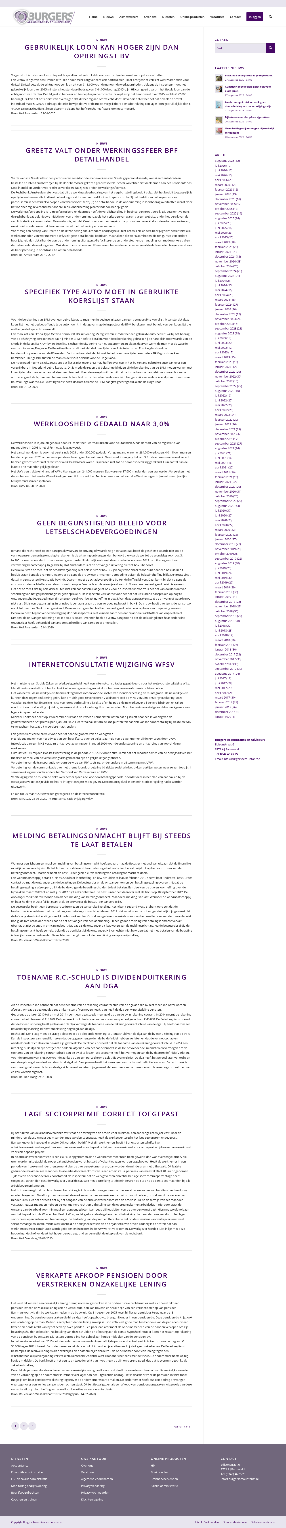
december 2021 (225, 429)
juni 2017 (221, 683)
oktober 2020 (224, 496)
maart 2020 (222, 530)
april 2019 (221, 582)
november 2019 (225, 549)
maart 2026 (222, 185)
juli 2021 (220, 453)
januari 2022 (223, 424)
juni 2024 (221, 285)
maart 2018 (222, 640)
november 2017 (225, 659)
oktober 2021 (224, 439)
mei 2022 (221, 405)
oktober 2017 (224, 664)
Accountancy (19, 1465)
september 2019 (225, 558)
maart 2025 (222, 242)
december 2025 (225, 199)
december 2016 (225, 712)
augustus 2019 (224, 563)
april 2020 (221, 525)
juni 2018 (221, 630)
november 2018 (225, 606)
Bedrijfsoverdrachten (25, 1492)
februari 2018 (223, 645)
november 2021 (225, 434)
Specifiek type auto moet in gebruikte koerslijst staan (102, 296)
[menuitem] (93, 17)
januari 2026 (223, 194)
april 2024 (221, 295)
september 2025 (225, 213)
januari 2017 (223, 707)
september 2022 (225, 386)
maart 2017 (222, 697)
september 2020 (225, 501)
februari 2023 (223, 362)
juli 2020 (220, 510)
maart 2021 (222, 472)
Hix (153, 1465)
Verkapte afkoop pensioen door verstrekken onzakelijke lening (102, 1280)
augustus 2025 (224, 218)
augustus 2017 (224, 674)
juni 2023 (221, 343)
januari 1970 (223, 717)
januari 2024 (223, 309)
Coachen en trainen (24, 1499)
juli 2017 (220, 678)
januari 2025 (223, 252)
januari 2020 (223, 539)
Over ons (87, 1465)
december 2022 (225, 371)
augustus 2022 (224, 391)
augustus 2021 (224, 448)
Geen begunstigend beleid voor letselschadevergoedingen (102, 527)
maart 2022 (222, 415)
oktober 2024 (224, 266)
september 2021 (225, 443)
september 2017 (225, 669)
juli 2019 (220, 568)
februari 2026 (223, 189)
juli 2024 (220, 281)
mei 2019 (221, 578)
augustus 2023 (224, 333)
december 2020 (225, 487)
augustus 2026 (224, 161)
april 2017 (221, 693)
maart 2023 (222, 357)
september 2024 (225, 271)
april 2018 (221, 635)
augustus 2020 (224, 506)
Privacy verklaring (93, 1486)
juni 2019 (221, 573)
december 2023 (225, 314)
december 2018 (225, 602)
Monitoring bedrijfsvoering (29, 1486)
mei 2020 (221, 520)
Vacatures (87, 1472)
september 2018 (225, 616)
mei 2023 (221, 348)
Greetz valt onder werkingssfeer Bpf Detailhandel (102, 155)
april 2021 (221, 467)
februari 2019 (223, 592)
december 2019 (225, 544)
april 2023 (221, 352)
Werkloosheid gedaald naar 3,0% (102, 423)
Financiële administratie (27, 1472)
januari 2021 (223, 482)
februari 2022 (223, 420)
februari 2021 (223, 477)
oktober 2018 (224, 611)
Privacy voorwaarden (95, 1492)
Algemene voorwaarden (97, 1479)
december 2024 (225, 256)
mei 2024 (221, 290)
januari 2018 (223, 649)
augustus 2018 (224, 621)
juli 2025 (220, 223)
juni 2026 (221, 170)
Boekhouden (159, 1472)
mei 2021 (221, 463)
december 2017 (225, 654)
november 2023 (225, 319)
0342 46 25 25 (229, 754)
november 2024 (225, 261)
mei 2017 (221, 688)
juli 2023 (220, 338)
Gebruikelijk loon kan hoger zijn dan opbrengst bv (102, 51)
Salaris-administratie (164, 1486)
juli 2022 (220, 395)
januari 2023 (223, 367)
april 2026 (221, 180)
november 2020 (225, 491)
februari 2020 (223, 535)
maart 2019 (222, 587)
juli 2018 (220, 625)
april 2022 (221, 410)
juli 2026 (220, 166)
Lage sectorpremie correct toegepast (102, 1113)
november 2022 (225, 376)
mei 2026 (221, 175)
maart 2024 (222, 300)
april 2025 (221, 237)
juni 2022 (221, 400)
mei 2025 (221, 233)
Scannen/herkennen (164, 1479)
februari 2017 (223, 702)
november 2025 (225, 204)
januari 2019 (223, 597)
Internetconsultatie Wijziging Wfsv (102, 664)
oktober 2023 (224, 324)
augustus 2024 (224, 276)
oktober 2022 (224, 381)
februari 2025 (223, 247)
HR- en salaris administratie (29, 1479)
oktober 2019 (224, 554)
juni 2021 (221, 458)
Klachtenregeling (92, 1499)
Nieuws (101, 40)
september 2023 (225, 328)
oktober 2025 (224, 209)
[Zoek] (270, 17)
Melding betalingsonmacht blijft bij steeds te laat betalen (101, 840)
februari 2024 (223, 304)
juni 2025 (221, 228)
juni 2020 (221, 515)
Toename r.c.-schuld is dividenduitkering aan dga (102, 981)
